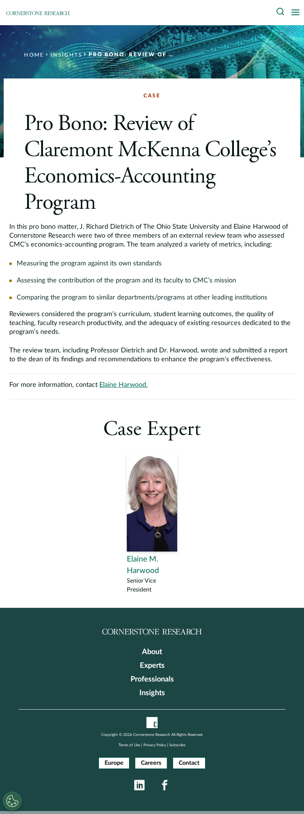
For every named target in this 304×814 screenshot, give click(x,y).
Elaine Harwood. (123, 385)
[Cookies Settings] (12, 801)
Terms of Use (129, 745)
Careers (151, 763)
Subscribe (177, 745)
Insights (152, 693)
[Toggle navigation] (297, 13)
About (152, 652)
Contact (189, 763)
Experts (152, 665)
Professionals (152, 679)
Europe (114, 763)
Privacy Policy (154, 745)
